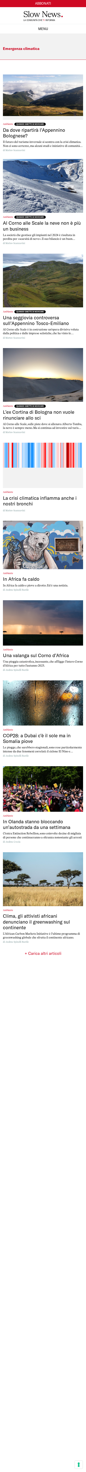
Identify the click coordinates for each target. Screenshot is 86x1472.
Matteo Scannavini (15, 150)
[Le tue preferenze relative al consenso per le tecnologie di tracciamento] (79, 1465)
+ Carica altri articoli (43, 953)
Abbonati (43, 3)
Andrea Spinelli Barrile (17, 590)
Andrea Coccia (12, 841)
